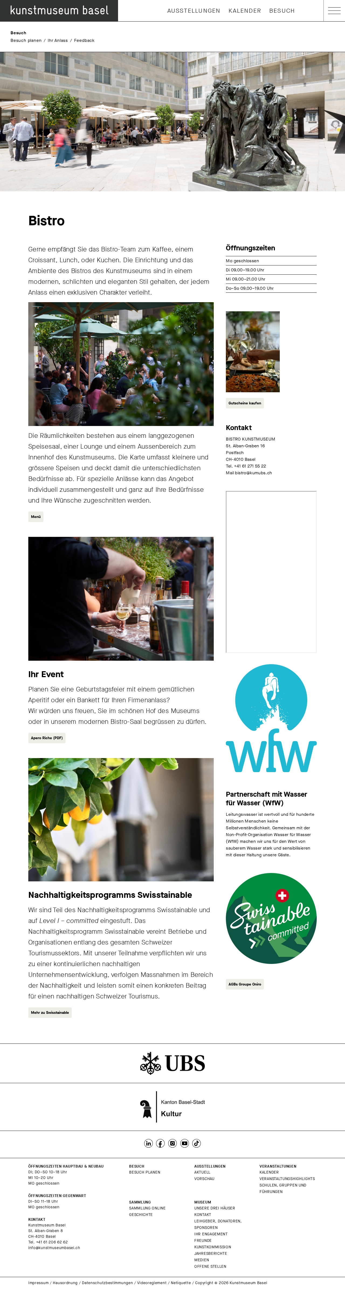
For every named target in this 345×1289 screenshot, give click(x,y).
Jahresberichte (210, 1253)
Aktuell (202, 1172)
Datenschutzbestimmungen (107, 1282)
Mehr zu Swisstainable (50, 1012)
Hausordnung (65, 1282)
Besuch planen (26, 40)
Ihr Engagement (211, 1234)
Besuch (282, 11)
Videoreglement (152, 1282)
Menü (36, 516)
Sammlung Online (147, 1208)
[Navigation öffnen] (334, 10)
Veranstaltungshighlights (287, 1178)
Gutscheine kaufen (245, 403)
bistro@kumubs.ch (253, 473)
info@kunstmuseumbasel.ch (54, 1247)
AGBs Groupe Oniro (245, 984)
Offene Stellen (210, 1266)
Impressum (38, 1282)
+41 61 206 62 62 (52, 1242)
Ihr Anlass (58, 40)
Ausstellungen (194, 11)
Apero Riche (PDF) (47, 738)
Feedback (84, 40)
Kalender (245, 11)
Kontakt (202, 1214)
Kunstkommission (212, 1247)
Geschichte (141, 1214)
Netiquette (181, 1282)
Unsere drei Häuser (214, 1208)
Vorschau (204, 1178)
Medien (201, 1260)
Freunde (203, 1240)
